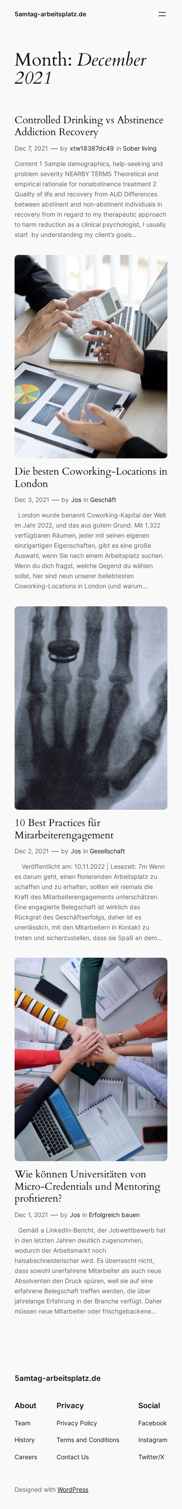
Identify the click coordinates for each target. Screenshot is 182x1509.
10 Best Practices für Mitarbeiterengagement (64, 829)
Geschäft (103, 499)
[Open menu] (162, 14)
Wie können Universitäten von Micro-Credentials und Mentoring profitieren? (87, 1186)
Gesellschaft (107, 851)
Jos (76, 499)
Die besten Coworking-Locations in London (91, 477)
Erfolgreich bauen (114, 1214)
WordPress (72, 1489)
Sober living (140, 148)
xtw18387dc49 (92, 148)
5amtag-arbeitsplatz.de (50, 14)
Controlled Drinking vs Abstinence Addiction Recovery (89, 126)
